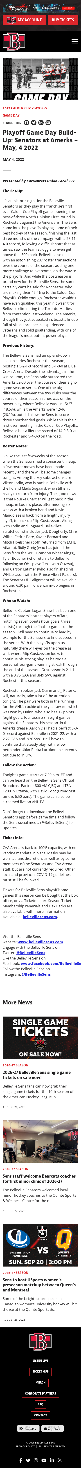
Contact (40, 1415)
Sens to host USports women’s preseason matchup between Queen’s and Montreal (39, 1285)
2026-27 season (15, 1065)
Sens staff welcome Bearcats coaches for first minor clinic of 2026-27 (39, 1178)
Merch (40, 1382)
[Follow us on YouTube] (44, 1459)
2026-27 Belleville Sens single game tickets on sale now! (37, 1074)
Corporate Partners (40, 1393)
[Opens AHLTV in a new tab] (40, 8)
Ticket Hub (41, 1371)
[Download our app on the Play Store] (28, 1428)
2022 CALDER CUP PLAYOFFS (25, 108)
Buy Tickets (63, 20)
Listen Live (40, 1361)
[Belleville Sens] (14, 42)
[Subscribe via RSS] (60, 1459)
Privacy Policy (25, 1446)
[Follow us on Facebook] (20, 1459)
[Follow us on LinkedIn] (52, 1459)
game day (11, 115)
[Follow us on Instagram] (36, 1459)
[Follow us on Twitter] (28, 1459)
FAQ (40, 1404)
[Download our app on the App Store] (52, 1428)
